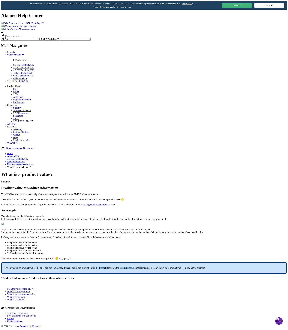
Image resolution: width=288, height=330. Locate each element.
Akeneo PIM (13, 156)
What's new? (13, 143)
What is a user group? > (18, 291)
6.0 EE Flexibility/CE (23, 65)
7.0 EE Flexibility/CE (17, 81)
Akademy (17, 129)
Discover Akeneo (14, 148)
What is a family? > (16, 299)
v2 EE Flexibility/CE (23, 75)
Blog (15, 137)
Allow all (237, 5)
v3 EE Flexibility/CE (23, 73)
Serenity (11, 52)
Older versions (20, 78)
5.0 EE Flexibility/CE (23, 67)
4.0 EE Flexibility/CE (23, 70)
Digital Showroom (22, 99)
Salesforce (18, 116)
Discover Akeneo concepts (20, 164)
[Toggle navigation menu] (3, 148)
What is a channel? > (17, 297)
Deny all (269, 5)
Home (10, 153)
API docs (11, 124)
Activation (18, 97)
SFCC (16, 118)
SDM (15, 94)
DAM (16, 91)
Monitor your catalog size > (20, 289)
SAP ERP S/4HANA (23, 121)
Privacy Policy (187, 3)
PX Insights (18, 102)
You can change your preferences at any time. (112, 7)
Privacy (10, 318)
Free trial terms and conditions (21, 315)
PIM (15, 89)
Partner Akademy (21, 132)
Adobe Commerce (22, 110)
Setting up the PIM (16, 161)
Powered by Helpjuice (30, 326)
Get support (28, 148)
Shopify (17, 107)
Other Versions (14, 54)
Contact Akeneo (14, 321)
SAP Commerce (20, 113)
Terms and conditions (17, 313)
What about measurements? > (21, 294)
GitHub (16, 134)
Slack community (21, 140)
